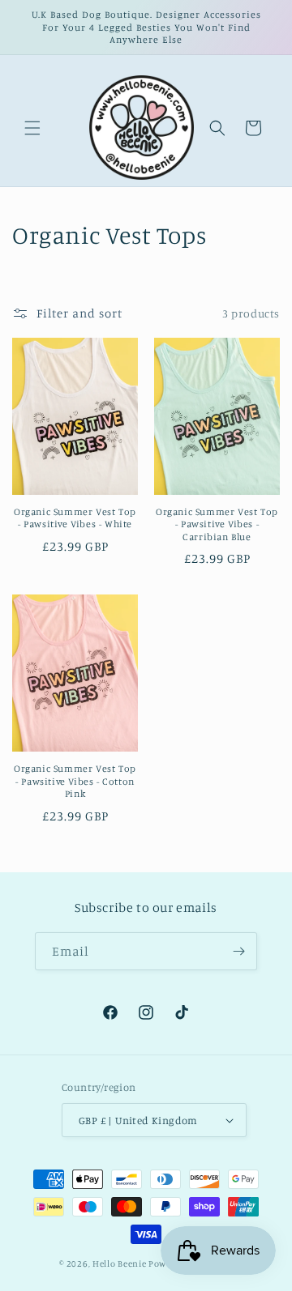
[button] (32, 128)
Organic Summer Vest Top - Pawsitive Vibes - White (75, 517)
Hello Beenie (119, 1263)
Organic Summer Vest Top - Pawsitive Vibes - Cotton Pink (75, 780)
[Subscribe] (238, 951)
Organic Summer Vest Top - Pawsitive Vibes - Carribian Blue (217, 524)
